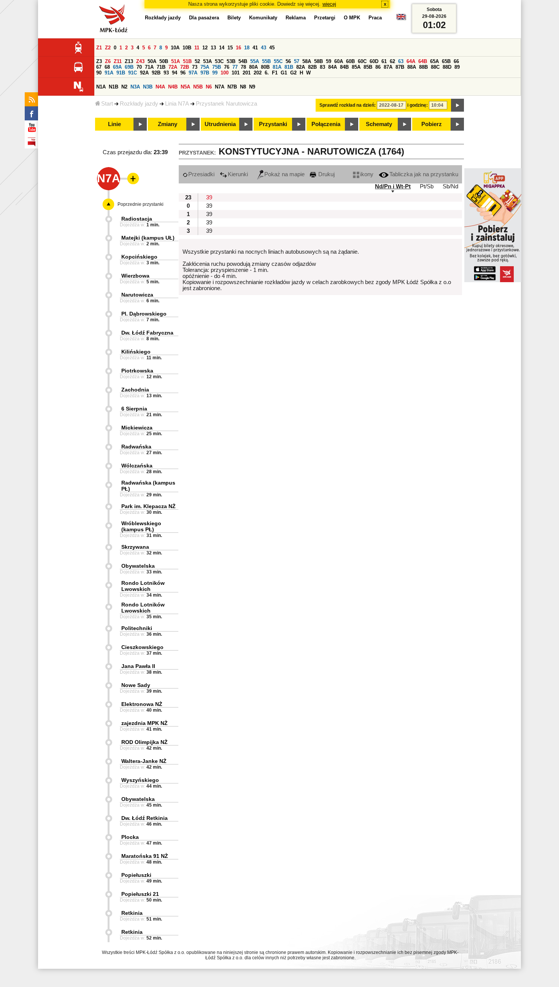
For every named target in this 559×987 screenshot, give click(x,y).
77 (235, 67)
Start (107, 104)
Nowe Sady (135, 685)
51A (175, 61)
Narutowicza (137, 295)
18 (246, 48)
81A (277, 67)
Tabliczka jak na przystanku (423, 174)
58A (306, 61)
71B (161, 67)
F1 (275, 73)
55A (254, 61)
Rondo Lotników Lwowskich (143, 586)
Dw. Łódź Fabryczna (147, 333)
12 (205, 48)
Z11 (118, 61)
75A (204, 67)
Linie (114, 124)
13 (213, 48)
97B (204, 73)
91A (109, 73)
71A (149, 67)
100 (225, 73)
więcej (329, 4)
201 (247, 73)
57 (296, 61)
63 (400, 61)
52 (197, 61)
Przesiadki (201, 174)
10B (187, 48)
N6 (209, 87)
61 (384, 61)
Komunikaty (263, 18)
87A (388, 67)
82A (300, 67)
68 (107, 67)
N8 (243, 87)
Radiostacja (136, 219)
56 (288, 61)
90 (99, 73)
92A (144, 73)
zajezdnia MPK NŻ (144, 723)
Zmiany (167, 124)
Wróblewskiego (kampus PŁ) (141, 526)
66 (456, 61)
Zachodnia (135, 390)
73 (194, 67)
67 (99, 67)
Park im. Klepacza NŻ (148, 506)
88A (411, 67)
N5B (198, 87)
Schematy (379, 124)
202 (258, 73)
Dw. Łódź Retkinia (144, 818)
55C (278, 61)
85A (356, 67)
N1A (101, 87)
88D (447, 67)
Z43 (140, 61)
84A (332, 67)
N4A (160, 87)
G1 (284, 73)
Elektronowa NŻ (141, 704)
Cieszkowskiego (142, 647)
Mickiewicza (136, 428)
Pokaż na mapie (284, 174)
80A (253, 67)
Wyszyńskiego (140, 780)
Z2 (108, 48)
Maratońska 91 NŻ (144, 856)
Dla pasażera (204, 18)
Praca (375, 18)
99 (215, 73)
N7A (219, 87)
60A (338, 61)
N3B (147, 87)
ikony (366, 174)
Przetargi (324, 18)
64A (411, 61)
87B (399, 67)
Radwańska (136, 447)
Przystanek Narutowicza (226, 104)
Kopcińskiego (139, 257)
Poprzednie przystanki (141, 204)
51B (187, 61)
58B (318, 61)
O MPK (352, 18)
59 (328, 61)
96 (183, 73)
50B (163, 61)
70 (139, 67)
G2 (293, 73)
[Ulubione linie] (130, 178)
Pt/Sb (427, 186)
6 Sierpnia (134, 409)
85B (368, 67)
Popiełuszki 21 (140, 894)
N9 (252, 87)
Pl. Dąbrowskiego (144, 314)
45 (272, 48)
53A (207, 61)
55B (266, 61)
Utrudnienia (220, 124)
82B (312, 67)
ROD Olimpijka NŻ (144, 742)
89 (457, 67)
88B (423, 67)
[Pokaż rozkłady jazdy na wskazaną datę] (457, 105)
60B (350, 61)
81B (288, 67)
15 (230, 48)
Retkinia (132, 913)
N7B (232, 87)
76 (226, 67)
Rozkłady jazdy (139, 104)
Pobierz (431, 124)
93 (166, 73)
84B (344, 67)
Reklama (296, 18)
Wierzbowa (135, 276)
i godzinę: (417, 105)
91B (120, 73)
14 (221, 48)
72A (172, 67)
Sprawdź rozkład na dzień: (347, 105)
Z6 (108, 61)
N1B (113, 87)
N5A (185, 87)
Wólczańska (136, 466)
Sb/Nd (450, 186)
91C (132, 73)
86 (378, 67)
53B (231, 61)
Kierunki (238, 174)
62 (392, 61)
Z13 (129, 61)
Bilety (234, 18)
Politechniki (136, 628)
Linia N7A (177, 104)
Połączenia (325, 124)
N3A (135, 87)
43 (263, 48)
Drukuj (326, 174)
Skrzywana (135, 547)
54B (242, 61)
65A (434, 61)
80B (265, 67)
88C (435, 67)
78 (243, 67)
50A (152, 61)
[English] (401, 19)
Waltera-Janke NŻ (144, 761)
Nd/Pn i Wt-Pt (393, 186)
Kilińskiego (136, 352)
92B (156, 73)
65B (446, 61)
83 (322, 67)
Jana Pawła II (138, 666)
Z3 (99, 61)
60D (374, 61)
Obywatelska (138, 566)
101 (236, 73)
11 (196, 48)
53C (219, 61)
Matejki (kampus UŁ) (148, 238)
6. (267, 73)
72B (184, 67)
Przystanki (273, 124)
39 (209, 197)
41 (255, 48)
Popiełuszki (136, 875)
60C (362, 61)
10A (175, 48)
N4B (173, 87)
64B (422, 61)
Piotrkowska (137, 371)
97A (193, 73)
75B (216, 67)
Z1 (99, 48)
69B (129, 67)
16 (238, 48)
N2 (124, 87)
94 (174, 73)
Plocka (130, 837)
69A (117, 67)
